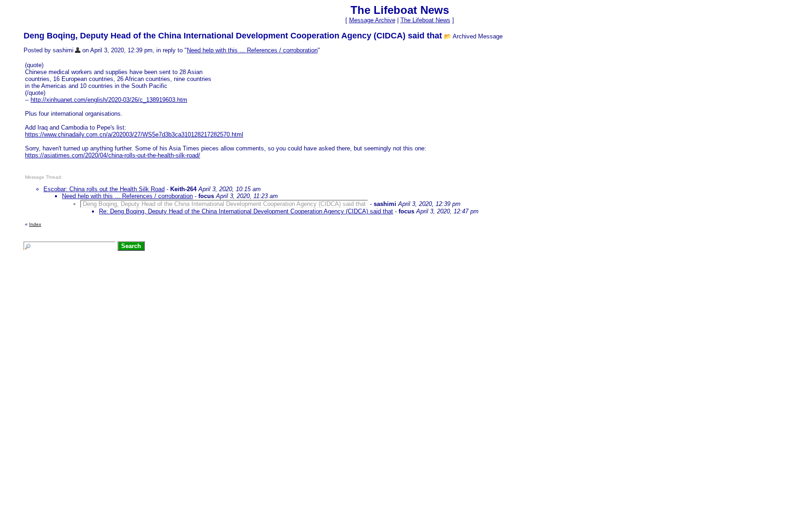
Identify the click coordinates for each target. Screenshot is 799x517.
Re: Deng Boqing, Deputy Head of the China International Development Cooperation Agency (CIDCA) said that (246, 211)
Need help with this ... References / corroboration (252, 50)
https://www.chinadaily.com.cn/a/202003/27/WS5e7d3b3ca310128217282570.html (134, 134)
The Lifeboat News (425, 20)
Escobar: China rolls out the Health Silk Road (104, 189)
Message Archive (372, 20)
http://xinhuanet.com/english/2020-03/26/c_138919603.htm (109, 99)
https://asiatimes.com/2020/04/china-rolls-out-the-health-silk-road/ (112, 155)
